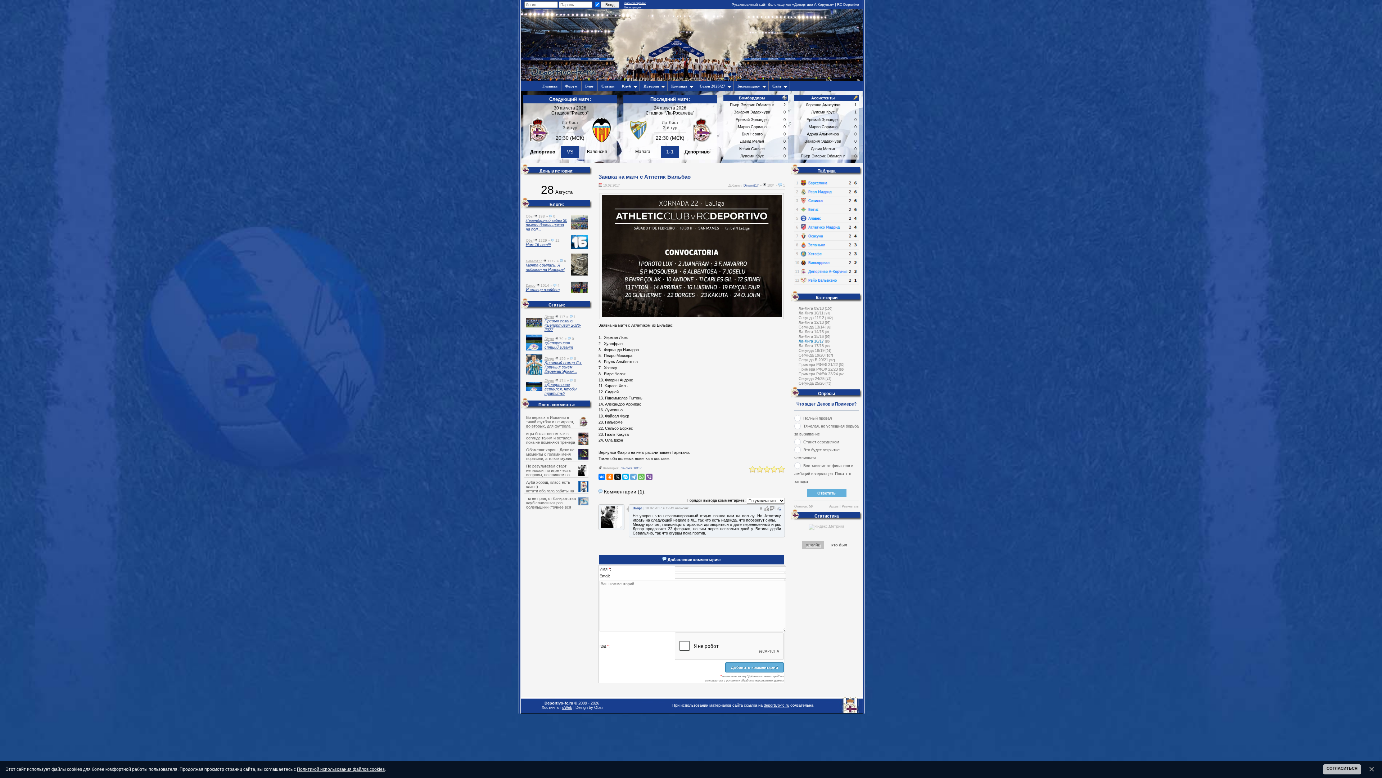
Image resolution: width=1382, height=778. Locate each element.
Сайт (776, 86)
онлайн (813, 545)
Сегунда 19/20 (812, 355)
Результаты (850, 506)
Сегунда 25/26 (812, 383)
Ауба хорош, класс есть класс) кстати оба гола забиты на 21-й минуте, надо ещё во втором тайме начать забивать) (557, 491)
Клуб (626, 86)
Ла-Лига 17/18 (811, 346)
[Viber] (649, 477)
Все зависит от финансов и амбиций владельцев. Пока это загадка (823, 474)
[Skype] (625, 477)
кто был (839, 545)
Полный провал (817, 418)
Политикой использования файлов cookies (341, 769)
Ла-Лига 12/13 (811, 322)
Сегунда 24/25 (812, 378)
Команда (679, 86)
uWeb (567, 707)
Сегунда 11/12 (811, 318)
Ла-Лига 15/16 (811, 336)
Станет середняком (821, 442)
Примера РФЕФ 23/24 (818, 374)
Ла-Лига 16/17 (631, 468)
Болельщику (748, 86)
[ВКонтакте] (602, 477)
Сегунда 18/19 (812, 350)
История (651, 86)
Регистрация (632, 7)
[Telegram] (633, 477)
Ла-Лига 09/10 (811, 308)
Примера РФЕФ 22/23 (818, 369)
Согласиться (1342, 768)
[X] (617, 477)
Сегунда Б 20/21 (813, 360)
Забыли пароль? (635, 3)
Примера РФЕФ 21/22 (818, 364)
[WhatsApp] (641, 477)
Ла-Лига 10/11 (811, 313)
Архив (834, 506)
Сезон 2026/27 (712, 86)
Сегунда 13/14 (812, 327)
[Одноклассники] (609, 477)
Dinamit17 (751, 185)
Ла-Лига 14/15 (811, 332)
